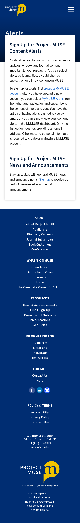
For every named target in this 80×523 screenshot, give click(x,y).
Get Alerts (40, 325)
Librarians (40, 348)
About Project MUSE (40, 224)
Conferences (40, 249)
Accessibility (40, 412)
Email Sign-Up (40, 310)
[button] (71, 9)
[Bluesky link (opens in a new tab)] (47, 390)
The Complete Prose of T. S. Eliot (40, 287)
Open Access (40, 267)
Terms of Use (40, 422)
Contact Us (40, 375)
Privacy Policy (40, 417)
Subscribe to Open (40, 272)
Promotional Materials (40, 315)
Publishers (40, 229)
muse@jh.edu (40, 447)
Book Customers (40, 244)
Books (40, 282)
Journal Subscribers (40, 239)
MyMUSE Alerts (53, 98)
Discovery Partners (40, 234)
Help (40, 381)
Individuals (40, 353)
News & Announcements (40, 305)
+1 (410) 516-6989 (40, 443)
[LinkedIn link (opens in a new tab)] (40, 390)
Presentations (40, 320)
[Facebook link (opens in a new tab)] (32, 390)
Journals (40, 277)
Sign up (44, 179)
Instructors (40, 358)
